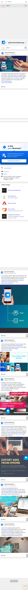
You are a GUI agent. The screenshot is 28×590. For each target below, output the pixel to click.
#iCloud (5, 278)
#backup (23, 76)
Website (5, 174)
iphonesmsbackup (10, 52)
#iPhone (15, 76)
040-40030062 (7, 168)
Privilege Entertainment (14, 214)
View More (14, 581)
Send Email (6, 171)
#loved (7, 348)
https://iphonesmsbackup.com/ (15, 535)
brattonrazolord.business (14, 190)
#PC (7, 345)
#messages (21, 73)
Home (3, 5)
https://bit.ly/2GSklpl (6, 350)
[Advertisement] (14, 23)
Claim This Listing (13, 161)
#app (19, 432)
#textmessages (19, 344)
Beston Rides (11, 209)
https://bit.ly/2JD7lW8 (6, 283)
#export (3, 387)
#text (20, 382)
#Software (17, 78)
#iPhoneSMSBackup (6, 81)
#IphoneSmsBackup (6, 280)
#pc (21, 489)
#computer (12, 431)
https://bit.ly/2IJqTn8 (6, 82)
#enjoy (18, 347)
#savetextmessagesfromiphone (9, 489)
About (8, 5)
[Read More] (27, 335)
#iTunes (12, 78)
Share (3, 86)
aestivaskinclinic (12, 196)
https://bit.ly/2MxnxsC (13, 494)
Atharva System (12, 203)
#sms (17, 280)
